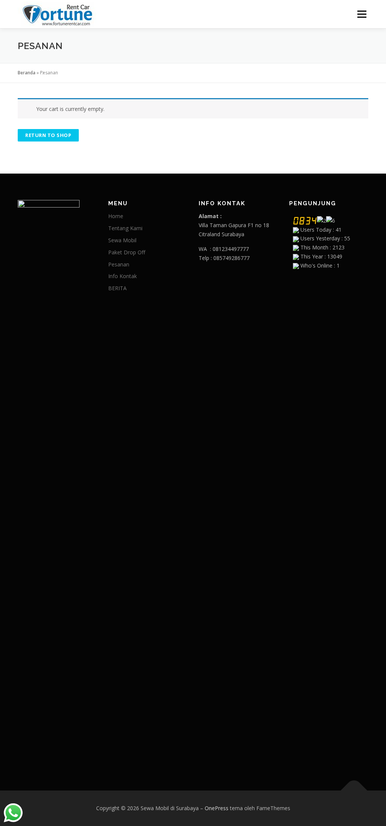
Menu (361, 14)
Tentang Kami (125, 228)
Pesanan (118, 264)
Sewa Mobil (122, 240)
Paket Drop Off (126, 252)
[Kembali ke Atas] (354, 790)
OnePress (216, 808)
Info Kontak (122, 276)
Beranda (26, 72)
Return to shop (48, 135)
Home (115, 216)
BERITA (117, 288)
